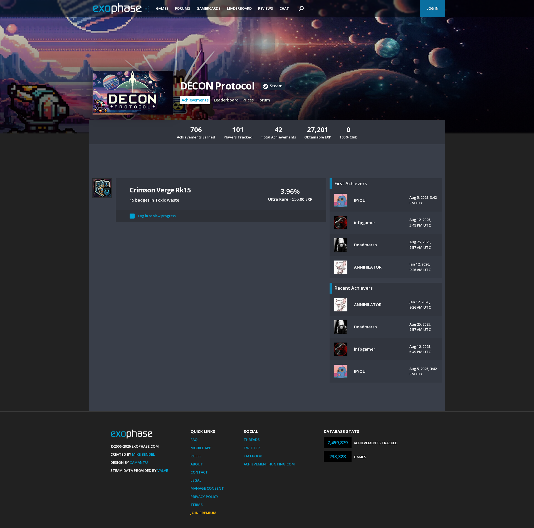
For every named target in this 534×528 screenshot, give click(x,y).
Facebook (253, 455)
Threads (252, 439)
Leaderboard (239, 8)
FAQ (194, 439)
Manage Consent (207, 488)
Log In (432, 8)
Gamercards (209, 8)
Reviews (265, 8)
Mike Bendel (143, 454)
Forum (264, 100)
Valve (162, 470)
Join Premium (203, 512)
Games (162, 8)
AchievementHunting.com (269, 464)
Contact (199, 472)
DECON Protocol (217, 86)
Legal (196, 480)
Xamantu (139, 462)
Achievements (195, 100)
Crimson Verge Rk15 (160, 189)
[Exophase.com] (121, 8)
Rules (196, 455)
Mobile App (201, 447)
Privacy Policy (204, 496)
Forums (182, 8)
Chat (284, 8)
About (197, 464)
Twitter (252, 447)
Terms (197, 504)
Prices (248, 100)
